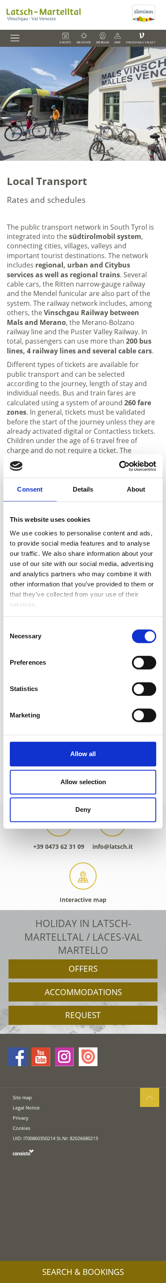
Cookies (21, 1128)
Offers (83, 968)
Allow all (83, 753)
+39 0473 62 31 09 (58, 846)
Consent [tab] (30, 489)
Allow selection (83, 781)
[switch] (144, 662)
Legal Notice (26, 1107)
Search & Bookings (83, 1271)
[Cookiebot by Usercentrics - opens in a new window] (119, 466)
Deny (83, 809)
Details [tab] (83, 489)
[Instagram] (64, 1056)
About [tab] (136, 489)
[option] (83, 104)
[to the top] (149, 1097)
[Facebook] (17, 1056)
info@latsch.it (112, 846)
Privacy (21, 1118)
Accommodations (83, 992)
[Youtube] (40, 1056)
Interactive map (83, 900)
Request (83, 1015)
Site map (22, 1097)
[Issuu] (88, 1056)
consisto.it (23, 1152)
